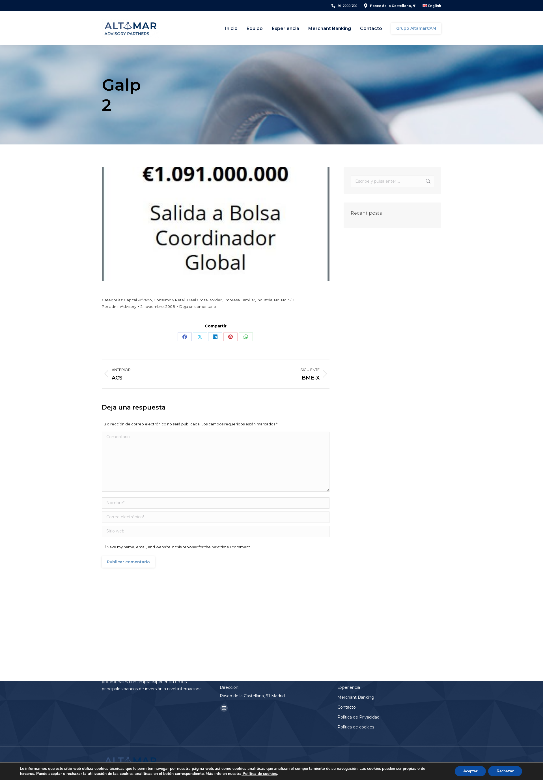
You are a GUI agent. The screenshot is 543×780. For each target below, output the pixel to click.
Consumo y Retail (170, 300)
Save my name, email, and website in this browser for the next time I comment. (179, 547)
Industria (264, 300)
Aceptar (470, 771)
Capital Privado (138, 300)
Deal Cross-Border (204, 300)
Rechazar (505, 771)
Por (119, 306)
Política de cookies (259, 773)
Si (290, 300)
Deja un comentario (197, 306)
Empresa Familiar (239, 300)
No (276, 300)
